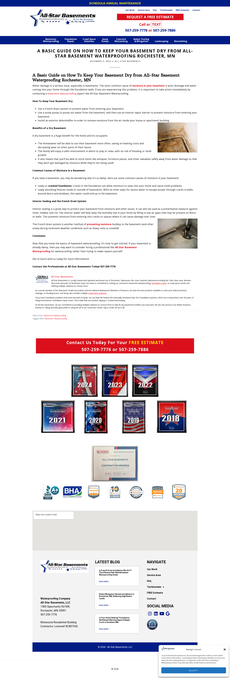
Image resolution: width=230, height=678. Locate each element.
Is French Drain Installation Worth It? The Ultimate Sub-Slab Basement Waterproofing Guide (115, 572)
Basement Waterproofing (55, 315)
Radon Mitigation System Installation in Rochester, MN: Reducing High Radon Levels (116, 596)
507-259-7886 (164, 30)
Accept (193, 670)
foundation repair (158, 283)
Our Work (152, 569)
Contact (151, 598)
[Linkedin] (156, 614)
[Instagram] (150, 614)
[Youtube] (162, 614)
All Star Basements (63, 18)
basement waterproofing (62, 93)
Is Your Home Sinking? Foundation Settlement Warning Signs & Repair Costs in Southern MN (114, 620)
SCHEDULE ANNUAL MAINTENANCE (115, 3)
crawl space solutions (97, 293)
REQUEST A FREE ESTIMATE (150, 16)
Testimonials (154, 586)
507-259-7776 (136, 30)
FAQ (149, 581)
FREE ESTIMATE (146, 342)
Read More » (104, 582)
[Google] (168, 614)
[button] (224, 649)
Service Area (154, 575)
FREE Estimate (155, 592)
